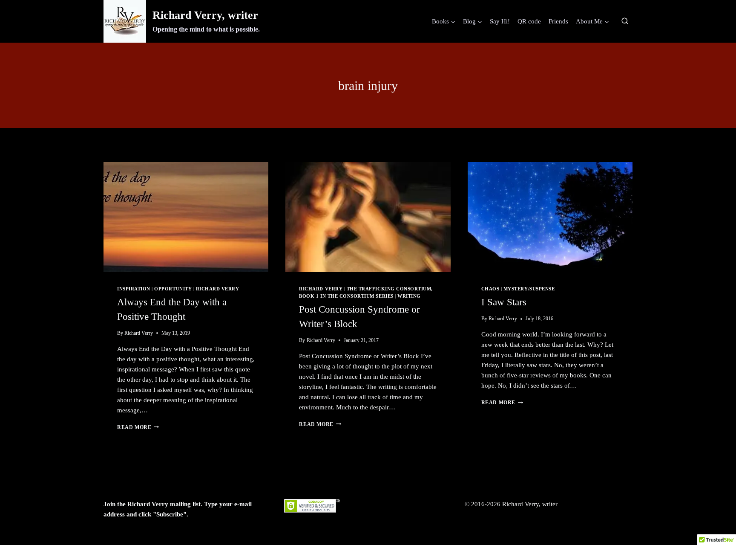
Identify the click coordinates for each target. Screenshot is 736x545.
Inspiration (133, 289)
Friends (558, 21)
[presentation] (186, 217)
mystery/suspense (529, 289)
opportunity (173, 289)
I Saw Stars (503, 302)
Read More (138, 427)
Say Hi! (500, 21)
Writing (409, 296)
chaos (490, 289)
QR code (529, 21)
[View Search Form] (624, 21)
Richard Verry (217, 289)
